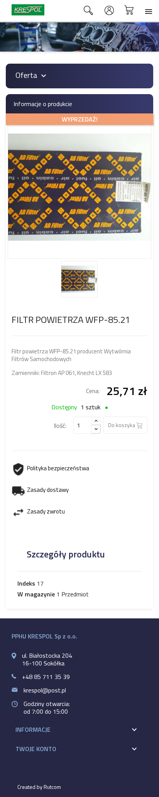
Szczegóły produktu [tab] (66, 554)
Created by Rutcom (39, 787)
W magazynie (36, 594)
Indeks (26, 583)
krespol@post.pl (45, 690)
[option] (79, 37)
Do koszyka (122, 425)
